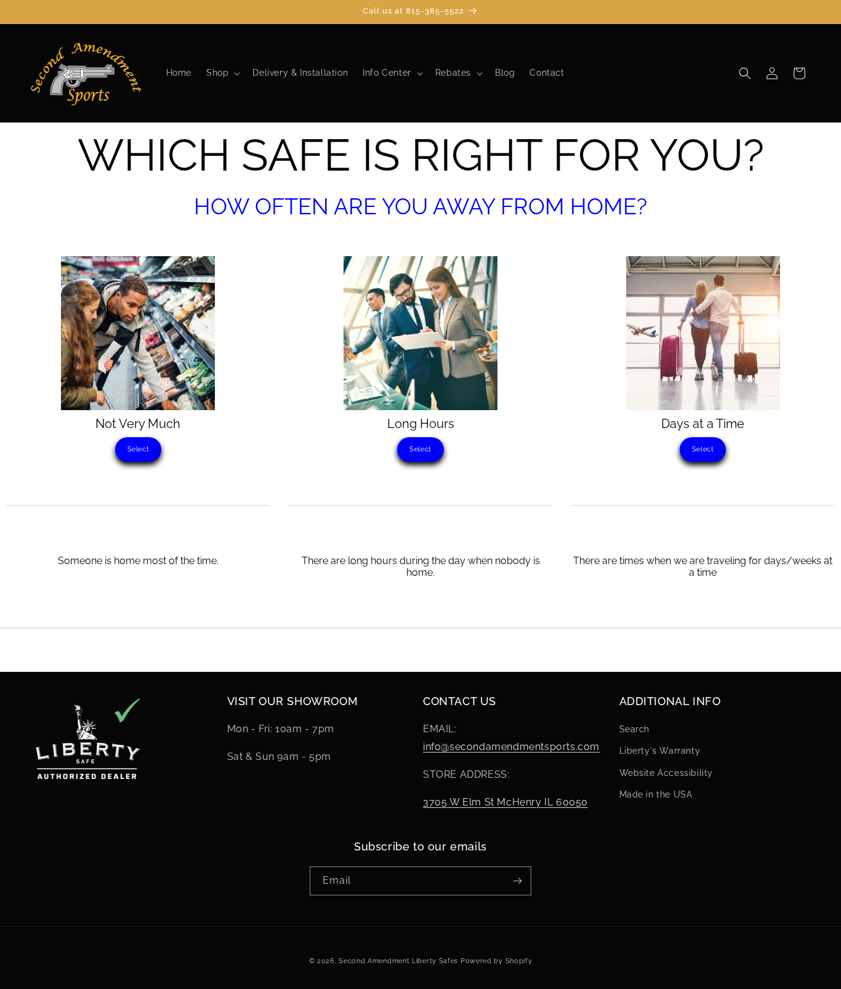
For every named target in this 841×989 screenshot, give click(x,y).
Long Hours (420, 423)
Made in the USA (656, 794)
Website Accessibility (666, 773)
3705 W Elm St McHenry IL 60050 (505, 802)
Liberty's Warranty (660, 751)
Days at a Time (702, 423)
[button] (222, 73)
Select (138, 449)
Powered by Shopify (497, 961)
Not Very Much (137, 423)
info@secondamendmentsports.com (511, 747)
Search (634, 729)
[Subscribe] (517, 880)
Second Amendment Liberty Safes (398, 961)
